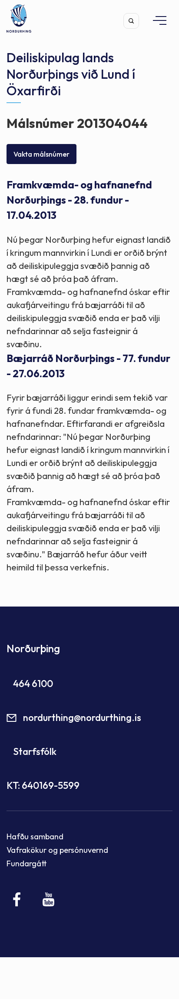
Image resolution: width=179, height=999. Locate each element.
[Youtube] (48, 899)
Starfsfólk (34, 751)
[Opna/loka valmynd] (155, 20)
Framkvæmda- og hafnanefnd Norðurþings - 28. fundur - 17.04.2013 (79, 199)
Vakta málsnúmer (41, 154)
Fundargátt (27, 863)
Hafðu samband (35, 836)
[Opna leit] (131, 21)
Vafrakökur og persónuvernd (57, 850)
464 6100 (33, 683)
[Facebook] (17, 899)
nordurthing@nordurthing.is (82, 717)
